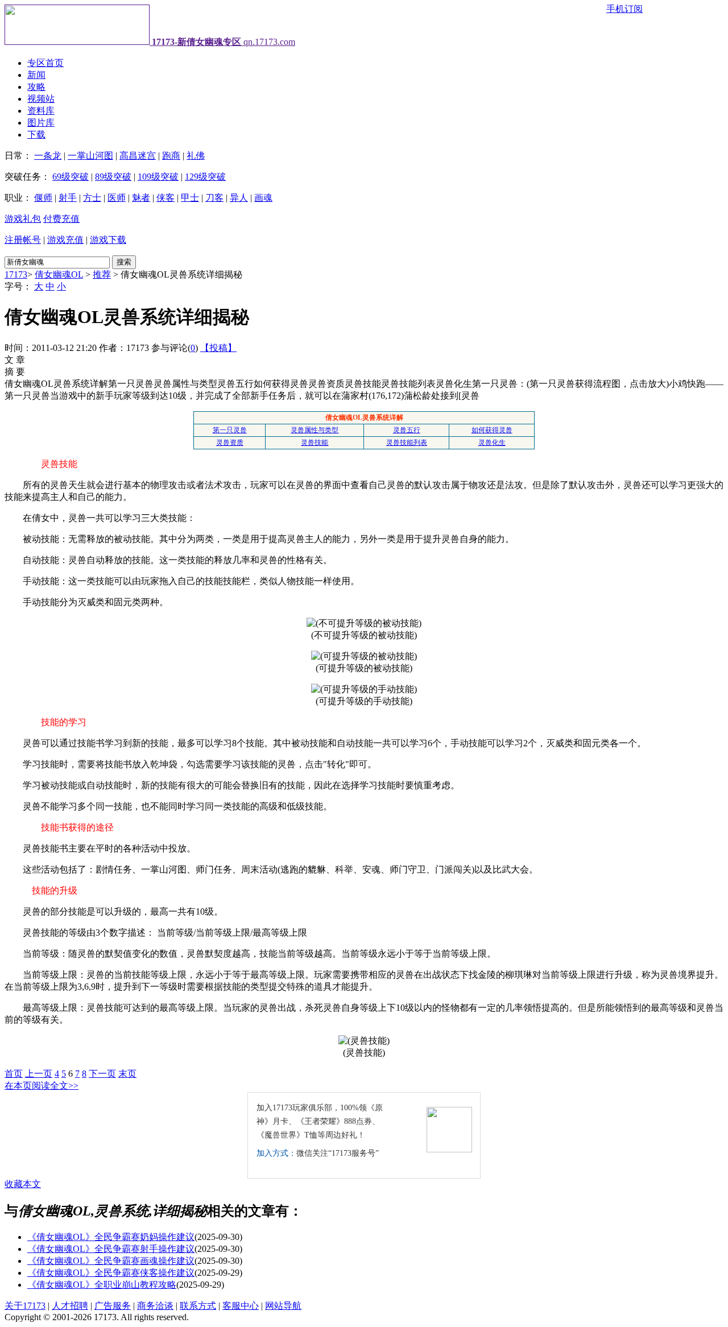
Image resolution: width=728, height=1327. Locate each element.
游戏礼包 (23, 219)
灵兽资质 (229, 443)
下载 (36, 134)
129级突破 (205, 176)
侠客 (165, 197)
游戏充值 (65, 240)
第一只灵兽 (230, 430)
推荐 (102, 274)
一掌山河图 (90, 155)
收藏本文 (23, 1184)
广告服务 (112, 1306)
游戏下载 (108, 240)
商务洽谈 (155, 1306)
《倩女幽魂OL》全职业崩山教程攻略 (101, 1284)
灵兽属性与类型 (314, 430)
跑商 (171, 155)
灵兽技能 (314, 443)
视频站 (41, 99)
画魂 (263, 197)
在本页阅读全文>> (41, 1085)
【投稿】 (218, 348)
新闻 (36, 75)
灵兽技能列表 (406, 443)
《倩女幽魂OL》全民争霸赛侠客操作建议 (111, 1273)
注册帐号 (23, 240)
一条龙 (47, 155)
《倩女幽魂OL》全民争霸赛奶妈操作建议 (111, 1237)
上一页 (38, 1073)
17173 (16, 274)
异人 (239, 197)
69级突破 (70, 176)
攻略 (36, 87)
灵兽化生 (492, 443)
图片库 (41, 122)
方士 (92, 197)
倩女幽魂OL (59, 274)
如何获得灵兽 (491, 430)
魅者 (141, 197)
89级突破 (113, 176)
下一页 (102, 1073)
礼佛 (196, 155)
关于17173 (25, 1306)
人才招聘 (70, 1306)
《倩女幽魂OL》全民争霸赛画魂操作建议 (111, 1261)
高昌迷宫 (137, 155)
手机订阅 (624, 9)
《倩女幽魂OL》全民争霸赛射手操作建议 (111, 1249)
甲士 (190, 197)
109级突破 (158, 176)
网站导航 (283, 1306)
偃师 (43, 197)
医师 (116, 197)
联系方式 (198, 1306)
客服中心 (240, 1306)
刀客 (214, 197)
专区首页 (45, 63)
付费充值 (61, 219)
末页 (127, 1073)
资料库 (41, 110)
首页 (14, 1073)
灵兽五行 (406, 430)
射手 (68, 197)
